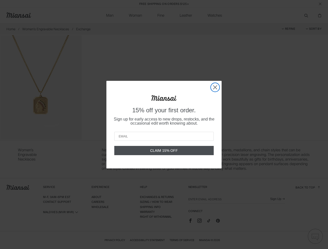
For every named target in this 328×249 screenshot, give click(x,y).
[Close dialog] (215, 87)
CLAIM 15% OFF (164, 150)
